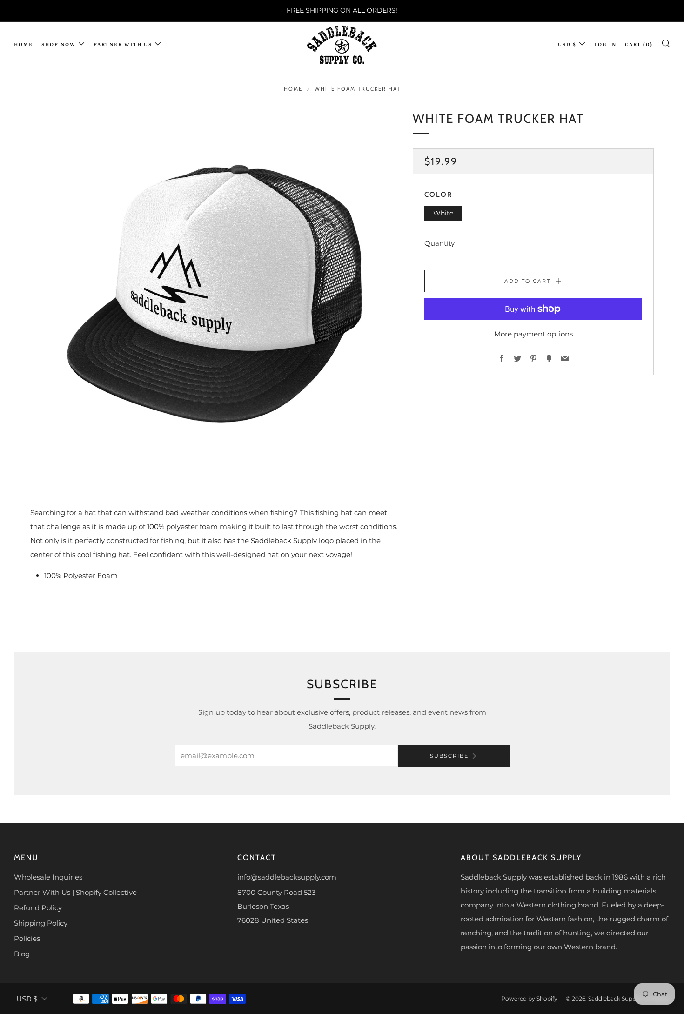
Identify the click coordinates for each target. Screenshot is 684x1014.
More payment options (533, 333)
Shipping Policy (40, 923)
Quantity (439, 243)
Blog (22, 953)
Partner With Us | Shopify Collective (75, 892)
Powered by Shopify (529, 998)
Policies (27, 938)
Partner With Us (123, 44)
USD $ (567, 44)
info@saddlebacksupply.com (286, 877)
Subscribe (449, 755)
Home (23, 44)
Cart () (639, 44)
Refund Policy (38, 907)
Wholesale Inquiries (48, 877)
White (443, 212)
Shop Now (58, 44)
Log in (605, 44)
